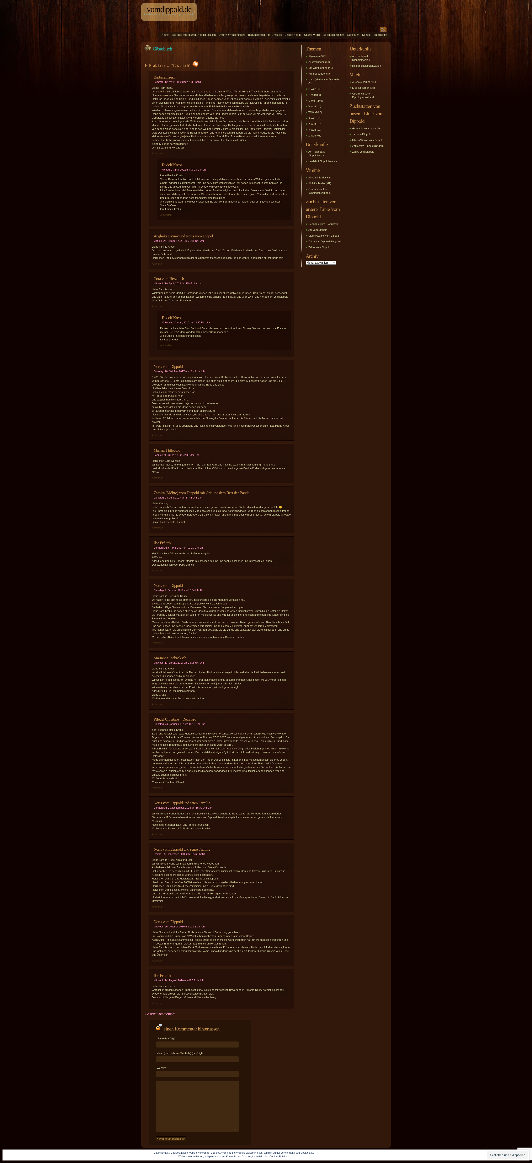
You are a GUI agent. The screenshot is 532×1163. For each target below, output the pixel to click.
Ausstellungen (316, 62)
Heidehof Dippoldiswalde (322, 161)
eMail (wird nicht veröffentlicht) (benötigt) (180, 1053)
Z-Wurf (312, 135)
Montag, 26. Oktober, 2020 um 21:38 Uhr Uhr (179, 240)
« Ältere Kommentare (160, 1014)
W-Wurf (312, 112)
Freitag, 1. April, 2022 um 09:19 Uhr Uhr (184, 169)
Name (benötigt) (166, 1038)
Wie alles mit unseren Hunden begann (193, 34)
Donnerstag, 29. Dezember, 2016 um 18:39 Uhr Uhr (183, 807)
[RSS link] (195, 65)
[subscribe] (383, 31)
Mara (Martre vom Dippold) (323, 79)
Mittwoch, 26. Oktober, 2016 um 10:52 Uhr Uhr (180, 926)
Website (161, 1068)
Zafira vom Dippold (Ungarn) (324, 241)
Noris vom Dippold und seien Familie (182, 803)
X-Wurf (312, 118)
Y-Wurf (312, 124)
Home (165, 34)
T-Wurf (312, 94)
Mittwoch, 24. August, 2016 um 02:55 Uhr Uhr (179, 980)
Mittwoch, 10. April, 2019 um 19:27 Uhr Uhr (186, 322)
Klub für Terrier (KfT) (319, 183)
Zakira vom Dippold (319, 247)
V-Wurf (312, 106)
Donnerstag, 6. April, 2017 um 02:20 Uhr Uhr (179, 547)
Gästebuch (353, 34)
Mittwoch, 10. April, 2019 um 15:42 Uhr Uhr (178, 283)
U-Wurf (312, 100)
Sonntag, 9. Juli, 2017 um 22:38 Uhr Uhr (176, 455)
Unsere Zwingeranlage (232, 34)
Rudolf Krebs (172, 164)
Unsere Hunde (292, 34)
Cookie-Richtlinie (279, 1156)
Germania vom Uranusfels (323, 224)
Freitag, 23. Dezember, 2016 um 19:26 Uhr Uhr (180, 854)
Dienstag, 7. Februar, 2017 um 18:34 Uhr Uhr (179, 590)
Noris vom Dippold (168, 366)
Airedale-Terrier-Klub (320, 177)
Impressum (380, 34)
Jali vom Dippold (317, 229)
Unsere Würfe (312, 34)
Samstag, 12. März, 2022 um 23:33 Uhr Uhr (178, 82)
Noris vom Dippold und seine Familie (182, 849)
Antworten (157, 153)
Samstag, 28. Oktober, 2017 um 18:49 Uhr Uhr (180, 371)
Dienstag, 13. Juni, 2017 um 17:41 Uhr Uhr (178, 497)
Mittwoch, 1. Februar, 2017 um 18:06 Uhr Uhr (179, 662)
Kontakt (366, 34)
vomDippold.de (169, 9)
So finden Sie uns (333, 34)
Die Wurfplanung (318, 67)
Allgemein (314, 56)
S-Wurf (312, 89)
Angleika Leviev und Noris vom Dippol (183, 236)
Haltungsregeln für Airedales (265, 34)
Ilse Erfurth (162, 542)
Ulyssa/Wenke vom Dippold (324, 235)
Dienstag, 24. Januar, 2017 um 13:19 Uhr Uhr (179, 724)
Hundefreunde (316, 73)
